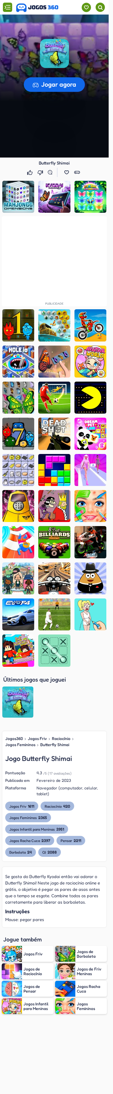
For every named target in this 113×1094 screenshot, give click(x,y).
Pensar (71, 840)
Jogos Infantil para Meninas (36, 829)
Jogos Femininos (20, 744)
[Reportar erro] (51, 172)
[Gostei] (30, 172)
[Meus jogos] (86, 7)
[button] (54, 53)
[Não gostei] (40, 172)
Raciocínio (61, 738)
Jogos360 (14, 738)
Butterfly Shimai (54, 744)
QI (49, 852)
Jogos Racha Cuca (29, 840)
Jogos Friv (37, 738)
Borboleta (20, 852)
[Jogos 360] (37, 7)
